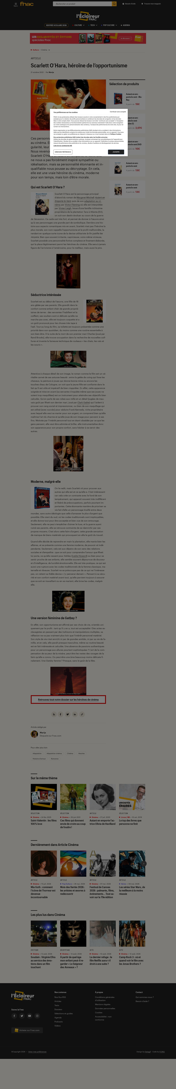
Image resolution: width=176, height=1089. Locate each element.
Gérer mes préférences (63, 152)
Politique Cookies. (115, 134)
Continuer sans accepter (118, 112)
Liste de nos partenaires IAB (63, 145)
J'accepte (116, 152)
